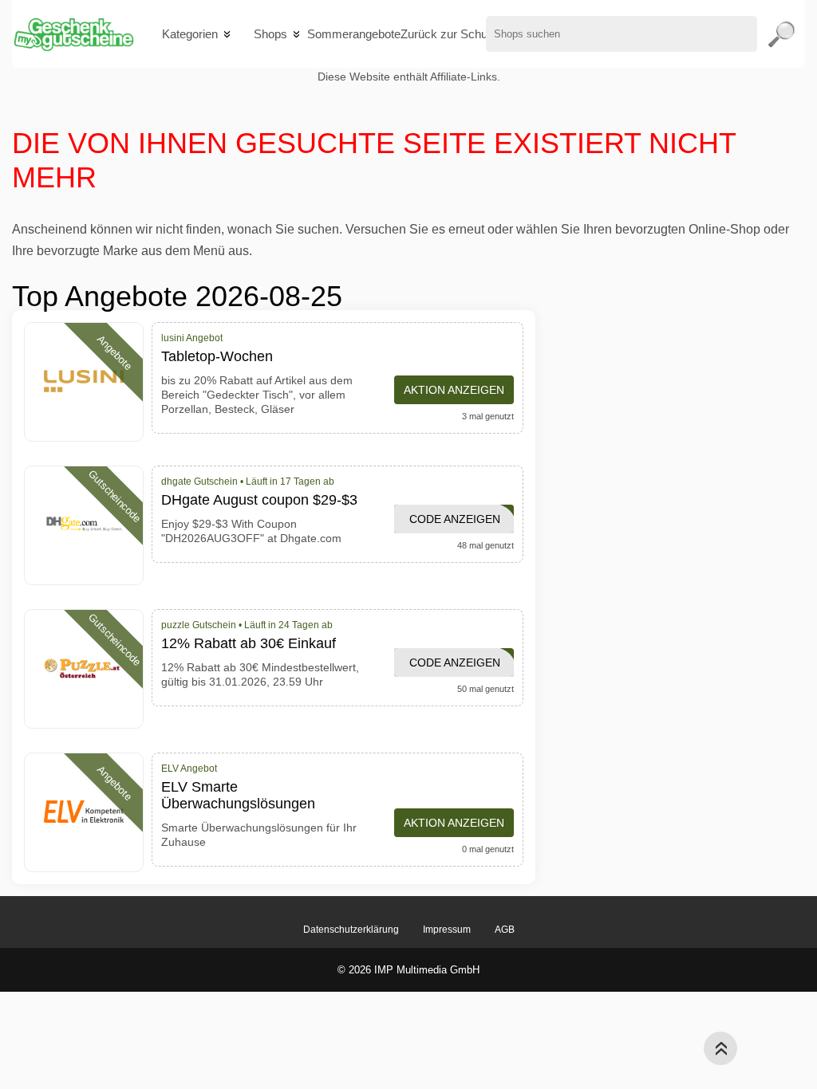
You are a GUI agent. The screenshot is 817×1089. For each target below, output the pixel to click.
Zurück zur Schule (448, 34)
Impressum (447, 929)
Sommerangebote (354, 34)
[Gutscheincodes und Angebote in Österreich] (73, 34)
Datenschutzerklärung (351, 929)
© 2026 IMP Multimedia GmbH (408, 970)
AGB (505, 929)
